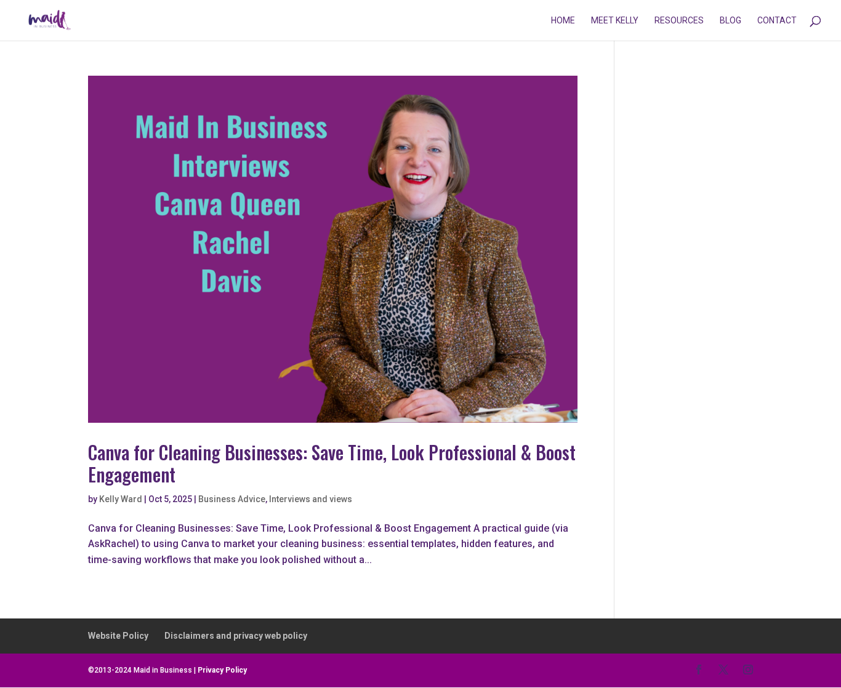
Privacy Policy (222, 670)
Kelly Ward (120, 499)
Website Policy (118, 636)
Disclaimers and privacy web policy (235, 636)
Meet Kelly (614, 20)
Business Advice (231, 499)
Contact (777, 20)
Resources (679, 20)
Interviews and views (310, 499)
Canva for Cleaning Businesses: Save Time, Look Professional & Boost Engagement (332, 463)
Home (563, 20)
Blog (730, 20)
